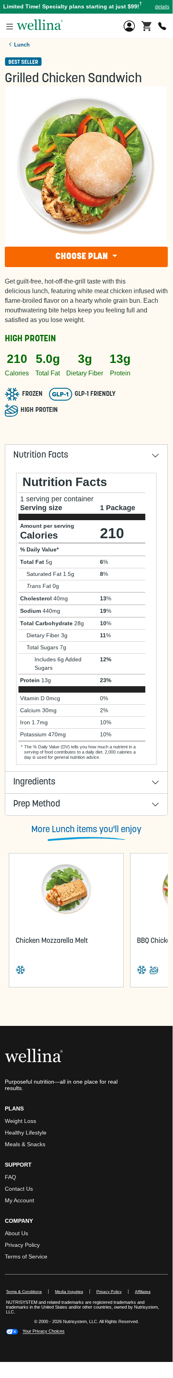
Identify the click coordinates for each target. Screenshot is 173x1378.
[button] (86, 7)
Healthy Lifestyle (26, 1132)
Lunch (22, 45)
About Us (16, 1233)
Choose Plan (82, 256)
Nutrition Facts (40, 455)
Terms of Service (26, 1256)
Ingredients (34, 782)
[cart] (146, 25)
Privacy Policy (22, 1245)
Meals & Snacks (25, 1144)
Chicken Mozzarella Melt (52, 941)
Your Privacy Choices (43, 1331)
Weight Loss (20, 1121)
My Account (19, 1200)
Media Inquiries (72, 1291)
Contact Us (19, 1188)
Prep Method (36, 804)
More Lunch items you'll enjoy (86, 830)
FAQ (10, 1177)
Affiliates (146, 1291)
